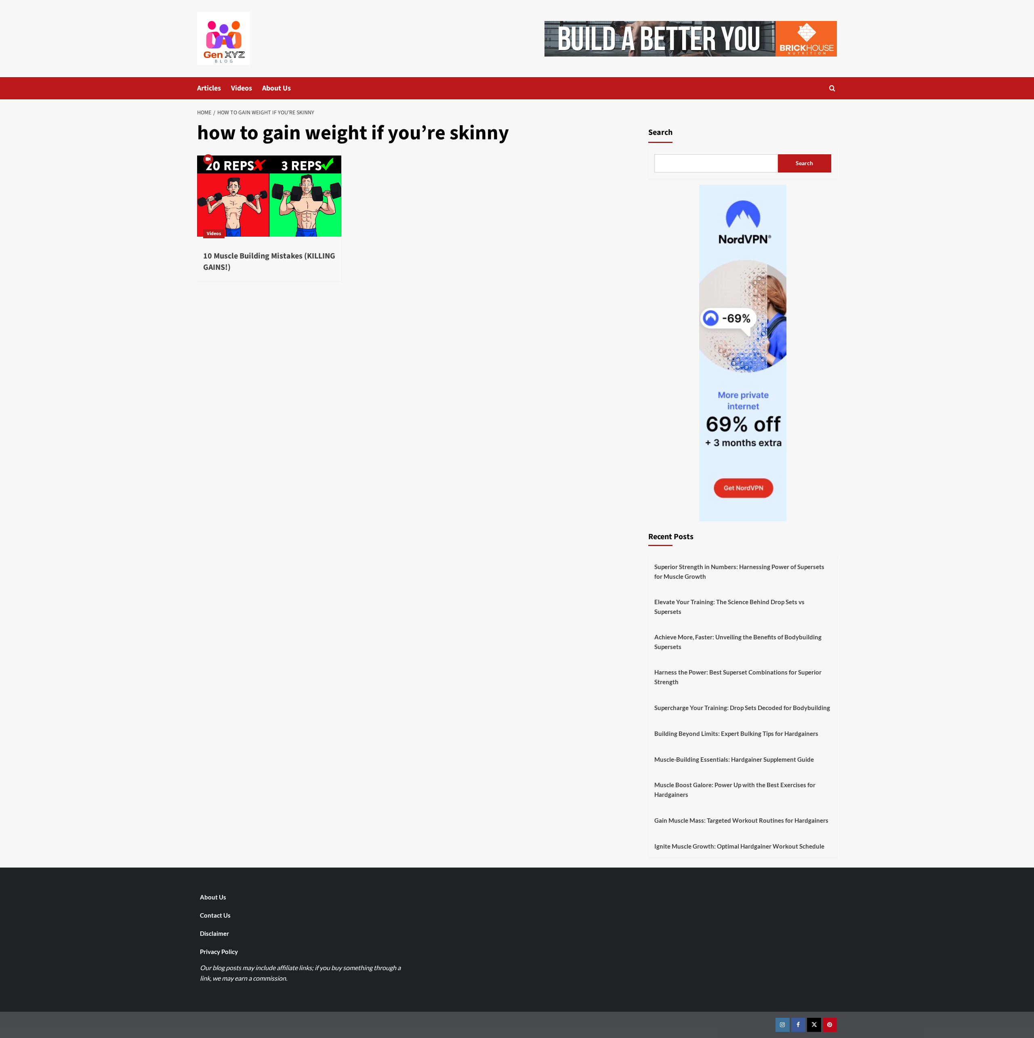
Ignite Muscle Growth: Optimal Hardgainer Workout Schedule (739, 846)
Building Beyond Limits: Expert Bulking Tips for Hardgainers (736, 733)
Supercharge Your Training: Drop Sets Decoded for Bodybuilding (742, 707)
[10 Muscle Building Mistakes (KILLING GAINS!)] (269, 196)
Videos (241, 88)
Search (660, 132)
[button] (832, 88)
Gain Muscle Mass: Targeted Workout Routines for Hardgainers (741, 820)
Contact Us (215, 915)
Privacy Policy (219, 951)
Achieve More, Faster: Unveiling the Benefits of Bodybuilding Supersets (738, 641)
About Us (276, 88)
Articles (209, 88)
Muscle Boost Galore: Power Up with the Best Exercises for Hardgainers (734, 789)
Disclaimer (214, 933)
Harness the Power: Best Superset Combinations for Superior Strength (738, 676)
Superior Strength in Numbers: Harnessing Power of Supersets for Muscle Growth (739, 571)
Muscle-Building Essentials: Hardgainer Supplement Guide (734, 759)
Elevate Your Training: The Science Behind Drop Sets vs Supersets (729, 606)
